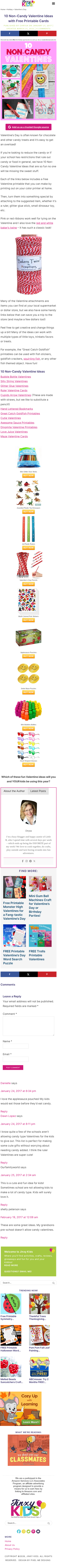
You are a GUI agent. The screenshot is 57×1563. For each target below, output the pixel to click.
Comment (10, 1013)
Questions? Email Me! (18, 1271)
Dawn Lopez (8, 1116)
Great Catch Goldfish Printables (20, 413)
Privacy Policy (12, 1548)
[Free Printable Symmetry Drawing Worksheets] (14, 1304)
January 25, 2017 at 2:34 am (18, 1175)
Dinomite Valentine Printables (19, 427)
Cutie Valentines (11, 418)
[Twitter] (34, 861)
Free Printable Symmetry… (8, 1317)
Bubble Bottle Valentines (16, 376)
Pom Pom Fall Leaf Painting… (39, 1349)
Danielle (6, 1083)
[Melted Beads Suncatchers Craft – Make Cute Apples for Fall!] (14, 1367)
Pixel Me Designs (40, 1560)
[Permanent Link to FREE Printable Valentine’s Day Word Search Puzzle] (14, 945)
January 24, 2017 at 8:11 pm (18, 1124)
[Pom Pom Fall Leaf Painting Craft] (42, 1335)
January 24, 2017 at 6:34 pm (18, 1091)
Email (7, 1054)
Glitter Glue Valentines (14, 386)
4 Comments (43, 29)
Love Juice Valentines (14, 431)
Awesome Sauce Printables (17, 422)
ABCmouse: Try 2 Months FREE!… (39, 1380)
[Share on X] (28, 33)
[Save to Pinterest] (47, 33)
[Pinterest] (30, 861)
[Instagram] (26, 861)
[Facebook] (22, 861)
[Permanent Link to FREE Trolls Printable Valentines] (40, 945)
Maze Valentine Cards (14, 436)
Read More (11, 1265)
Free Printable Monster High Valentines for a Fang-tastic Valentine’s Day (14, 911)
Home (3, 9)
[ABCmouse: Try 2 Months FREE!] (42, 1367)
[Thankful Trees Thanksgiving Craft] (42, 1304)
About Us (10, 1545)
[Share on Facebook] (10, 33)
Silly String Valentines (14, 381)
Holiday (10, 9)
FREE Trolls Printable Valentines (37, 955)
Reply (4, 1111)
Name (7, 1041)
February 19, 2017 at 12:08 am (19, 1217)
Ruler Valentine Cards (14, 390)
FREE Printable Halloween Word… (11, 1349)
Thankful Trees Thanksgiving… (37, 1317)
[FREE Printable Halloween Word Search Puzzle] (14, 1335)
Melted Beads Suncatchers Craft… (12, 1380)
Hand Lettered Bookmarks (17, 408)
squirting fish (32, 358)
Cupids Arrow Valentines (16, 395)
